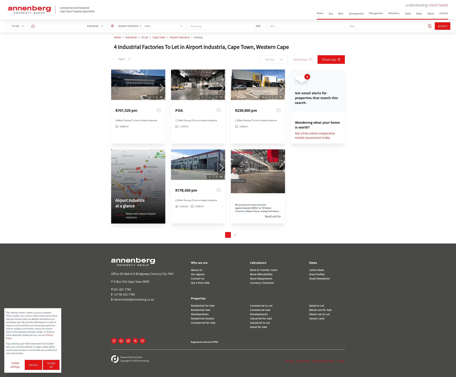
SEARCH (442, 26)
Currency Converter (262, 282)
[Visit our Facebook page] (114, 341)
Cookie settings (15, 364)
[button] (140, 26)
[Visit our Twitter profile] (135, 341)
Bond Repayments (261, 278)
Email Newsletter (319, 278)
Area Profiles (317, 274)
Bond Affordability (261, 274)
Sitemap (289, 361)
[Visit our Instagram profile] (128, 341)
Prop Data (137, 357)
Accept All (51, 364)
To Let (144, 37)
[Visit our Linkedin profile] (121, 341)
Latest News (316, 270)
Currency (195, 26)
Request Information (323, 361)
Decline (33, 365)
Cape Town (158, 37)
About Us (196, 270)
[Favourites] (159, 110)
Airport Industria (180, 37)
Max (351, 26)
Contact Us (197, 278)
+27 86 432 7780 (123, 294)
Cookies (341, 361)
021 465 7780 (121, 289)
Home (117, 37)
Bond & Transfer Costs (263, 270)
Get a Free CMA (200, 282)
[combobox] (161, 26)
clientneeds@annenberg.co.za (132, 299)
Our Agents (198, 274)
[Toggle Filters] (429, 26)
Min (272, 26)
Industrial (131, 37)
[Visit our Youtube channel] (142, 341)
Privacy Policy (303, 361)
